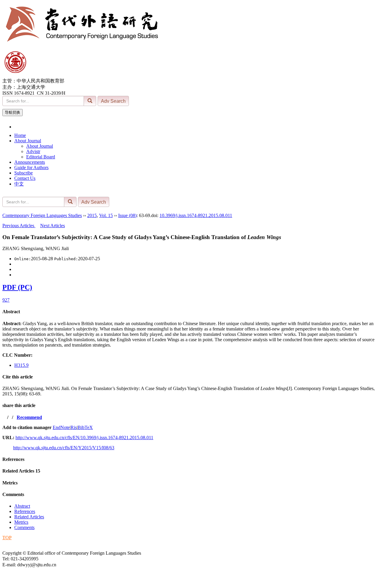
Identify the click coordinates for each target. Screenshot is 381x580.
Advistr (33, 151)
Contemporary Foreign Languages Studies (42, 215)
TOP (7, 537)
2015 (92, 215)
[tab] (190, 311)
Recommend (29, 417)
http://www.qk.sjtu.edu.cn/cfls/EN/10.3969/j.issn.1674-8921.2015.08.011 (84, 437)
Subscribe (23, 172)
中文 (19, 183)
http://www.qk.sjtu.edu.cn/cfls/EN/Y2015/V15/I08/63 (63, 447)
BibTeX (85, 427)
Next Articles (52, 225)
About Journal (27, 140)
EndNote (61, 427)
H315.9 (21, 365)
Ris (74, 427)
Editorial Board (40, 156)
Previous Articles (18, 225)
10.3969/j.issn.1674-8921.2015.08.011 (196, 215)
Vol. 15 (106, 215)
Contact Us (24, 178)
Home (20, 135)
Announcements (29, 162)
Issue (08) (127, 215)
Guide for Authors (31, 167)
